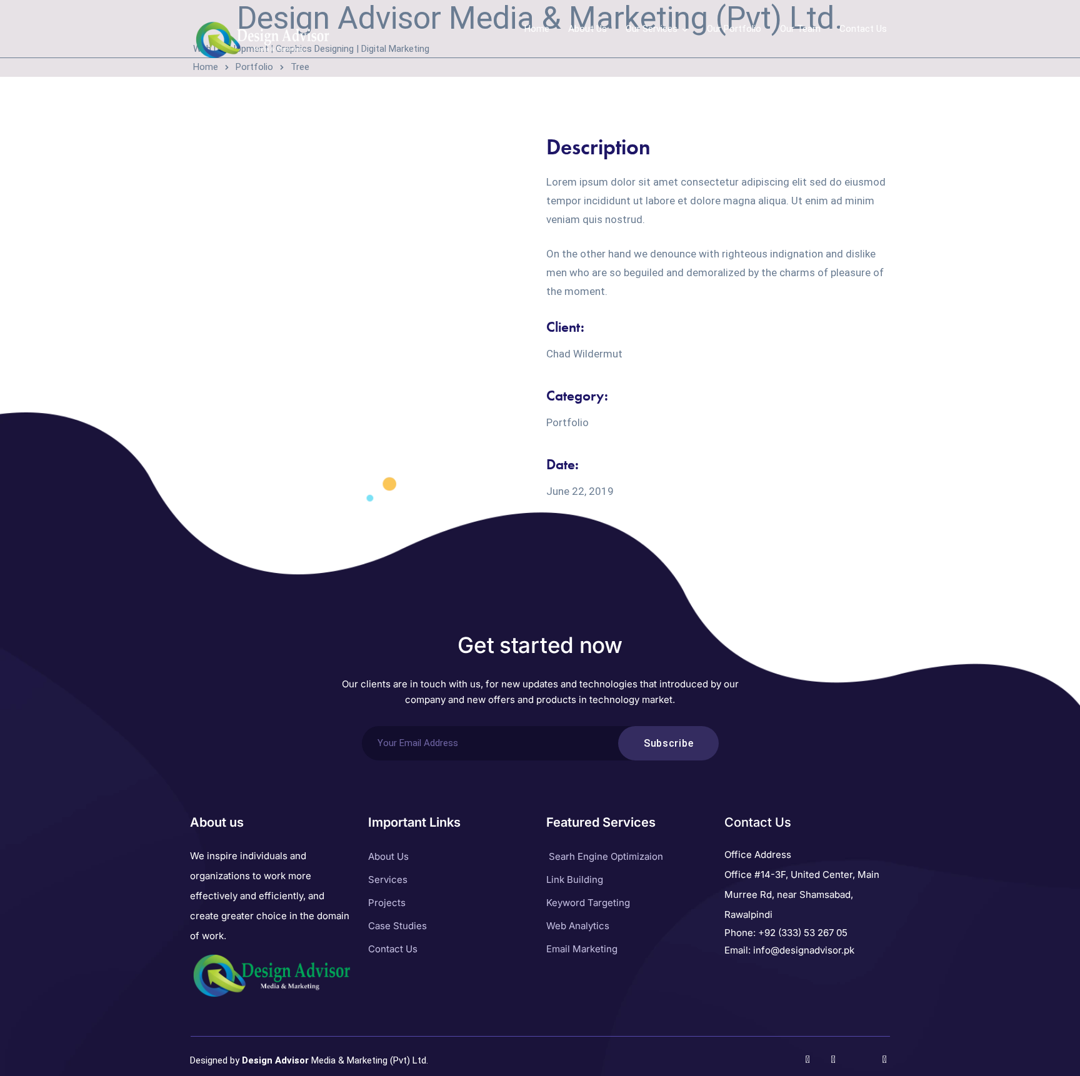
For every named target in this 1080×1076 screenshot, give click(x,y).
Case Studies (397, 926)
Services (388, 879)
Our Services (652, 28)
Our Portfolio (734, 28)
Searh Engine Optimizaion (606, 856)
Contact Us (863, 28)
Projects (387, 903)
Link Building (574, 879)
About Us (587, 28)
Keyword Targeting (588, 903)
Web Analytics (577, 926)
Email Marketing (582, 949)
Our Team (800, 28)
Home (536, 28)
